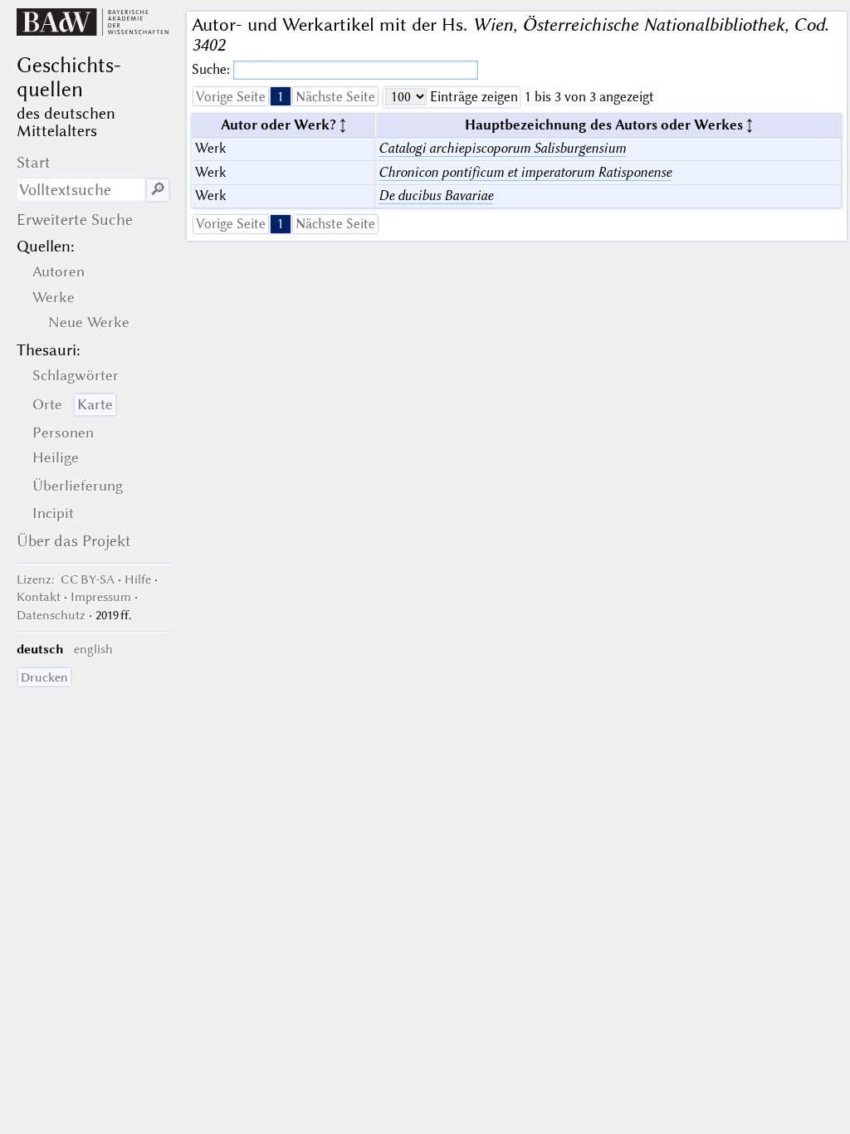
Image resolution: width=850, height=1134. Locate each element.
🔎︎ (157, 189)
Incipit (53, 513)
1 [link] (280, 97)
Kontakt (39, 596)
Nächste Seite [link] (335, 97)
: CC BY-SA (66, 579)
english (93, 649)
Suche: (212, 69)
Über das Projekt (74, 540)
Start (34, 162)
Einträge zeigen (472, 97)
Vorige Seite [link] (231, 97)
